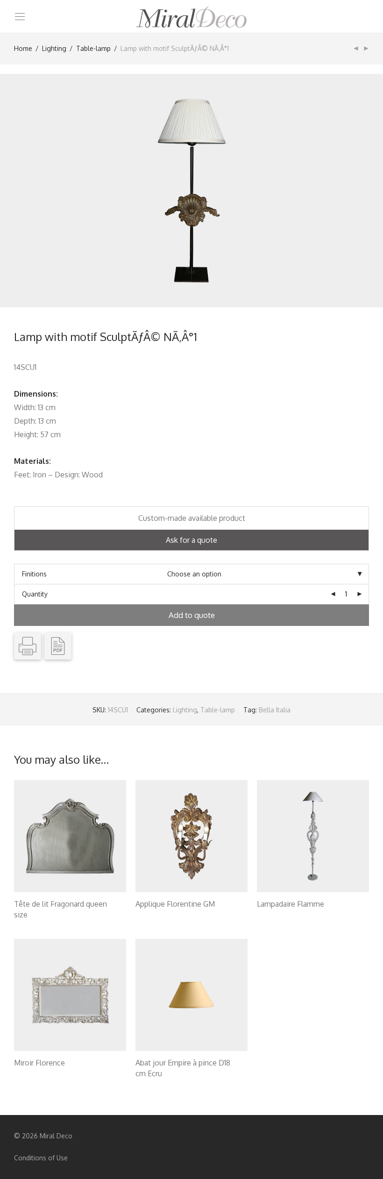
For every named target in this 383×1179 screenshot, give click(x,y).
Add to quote (192, 615)
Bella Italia (275, 710)
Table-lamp (93, 48)
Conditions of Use (41, 1158)
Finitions (34, 574)
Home (23, 48)
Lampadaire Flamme (290, 904)
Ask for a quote (191, 540)
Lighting (54, 48)
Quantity (35, 594)
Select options (31, 916)
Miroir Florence (39, 1062)
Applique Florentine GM (175, 904)
